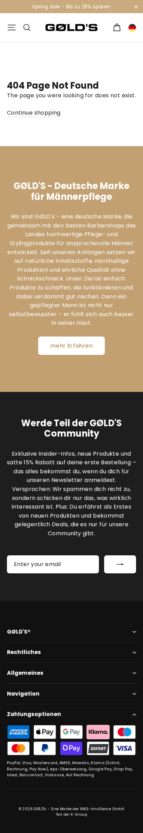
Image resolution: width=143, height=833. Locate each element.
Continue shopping (34, 113)
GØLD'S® (19, 631)
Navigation (23, 693)
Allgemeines (25, 673)
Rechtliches (24, 652)
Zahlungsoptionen (34, 714)
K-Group (79, 814)
